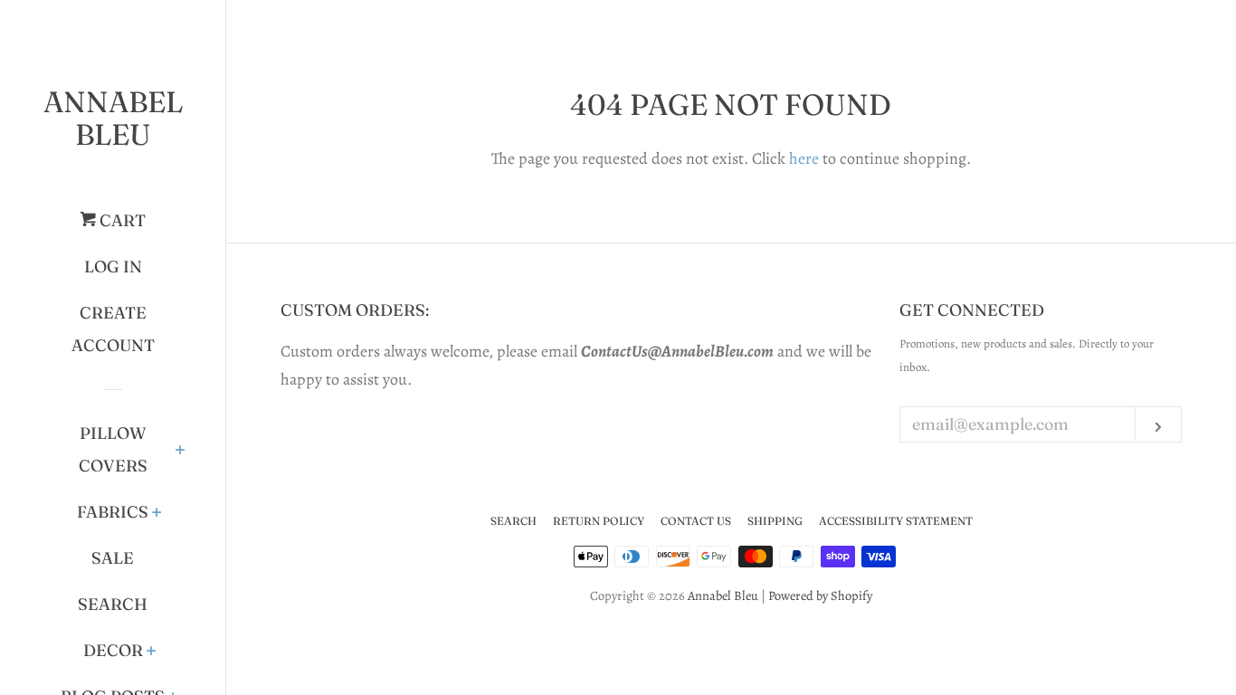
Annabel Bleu (113, 118)
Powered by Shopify (820, 595)
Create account (113, 329)
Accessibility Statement (896, 521)
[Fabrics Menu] (157, 514)
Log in (113, 266)
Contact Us (696, 521)
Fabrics (112, 511)
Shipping (775, 521)
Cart (121, 220)
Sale (112, 557)
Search (112, 604)
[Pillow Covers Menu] (180, 451)
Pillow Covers (113, 449)
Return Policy (598, 521)
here (804, 158)
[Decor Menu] (151, 652)
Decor (113, 650)
